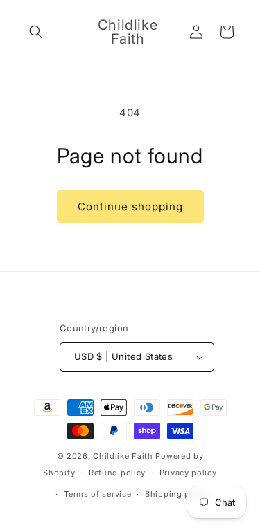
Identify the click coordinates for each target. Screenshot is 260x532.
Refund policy (117, 472)
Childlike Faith (123, 456)
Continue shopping (130, 206)
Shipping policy (177, 494)
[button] (36, 32)
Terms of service (97, 494)
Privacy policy (188, 472)
